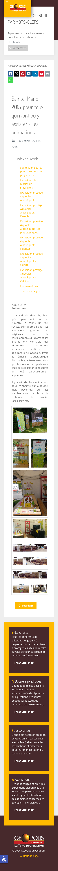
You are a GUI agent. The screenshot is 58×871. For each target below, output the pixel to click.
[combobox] (23, 42)
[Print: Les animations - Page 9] (47, 74)
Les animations (29, 286)
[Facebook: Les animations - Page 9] (10, 74)
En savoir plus (24, 663)
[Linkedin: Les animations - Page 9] (35, 74)
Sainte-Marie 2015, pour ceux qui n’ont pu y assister (31, 171)
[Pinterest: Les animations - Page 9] (23, 74)
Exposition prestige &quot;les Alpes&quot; (31, 196)
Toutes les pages (30, 291)
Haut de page (30, 855)
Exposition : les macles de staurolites (29, 184)
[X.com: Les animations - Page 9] (16, 74)
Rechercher (19, 48)
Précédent (26, 605)
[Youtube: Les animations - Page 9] (41, 74)
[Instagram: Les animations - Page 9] (29, 74)
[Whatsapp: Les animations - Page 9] (10, 80)
